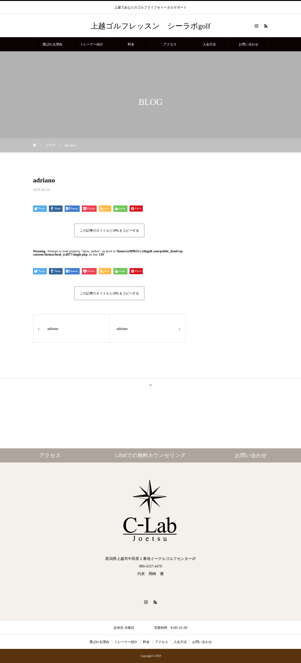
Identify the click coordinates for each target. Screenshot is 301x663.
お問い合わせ (248, 44)
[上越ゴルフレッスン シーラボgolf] (150, 512)
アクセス (170, 44)
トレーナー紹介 (91, 44)
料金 (131, 44)
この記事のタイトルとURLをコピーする (109, 230)
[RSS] (265, 26)
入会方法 (209, 44)
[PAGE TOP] (150, 385)
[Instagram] (256, 26)
